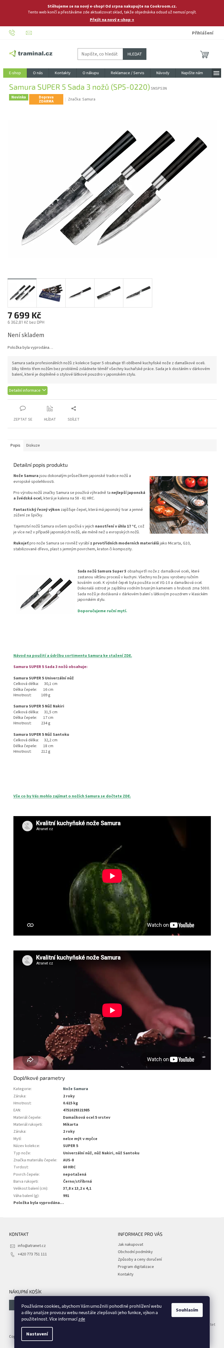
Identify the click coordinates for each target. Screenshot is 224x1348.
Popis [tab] (15, 445)
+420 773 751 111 (32, 1254)
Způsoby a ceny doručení (140, 1259)
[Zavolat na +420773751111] (17, 33)
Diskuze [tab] (33, 445)
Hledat (134, 53)
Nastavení (37, 1334)
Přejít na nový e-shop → (112, 20)
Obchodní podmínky (135, 1252)
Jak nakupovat (130, 1245)
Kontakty (126, 1274)
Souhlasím (187, 1310)
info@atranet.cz (32, 1246)
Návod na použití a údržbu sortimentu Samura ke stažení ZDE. (72, 656)
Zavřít (38, 402)
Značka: (81, 99)
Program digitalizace (136, 1267)
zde (81, 1319)
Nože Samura (75, 1089)
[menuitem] (15, 73)
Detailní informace (25, 390)
